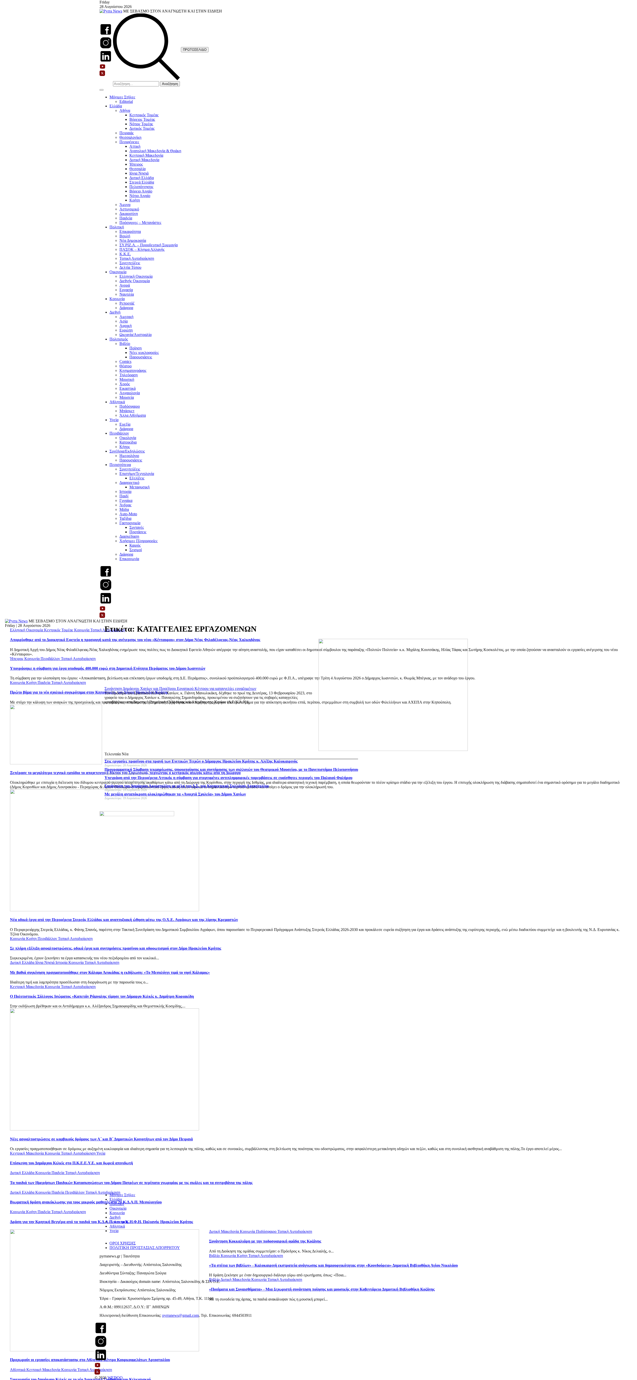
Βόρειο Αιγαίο (140, 191)
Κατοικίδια (128, 442)
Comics (125, 361)
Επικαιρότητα (130, 231)
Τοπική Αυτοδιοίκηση (136, 258)
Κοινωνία (117, 299)
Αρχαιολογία (129, 393)
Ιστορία (125, 491)
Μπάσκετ (126, 411)
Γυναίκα (125, 500)
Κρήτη (134, 200)
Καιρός (135, 545)
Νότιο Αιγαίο (139, 196)
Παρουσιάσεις (140, 357)
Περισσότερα (120, 464)
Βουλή (124, 236)
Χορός (124, 384)
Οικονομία (117, 272)
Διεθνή (114, 312)
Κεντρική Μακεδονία (146, 155)
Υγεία (113, 420)
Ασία (123, 321)
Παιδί (123, 496)
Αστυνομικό (129, 209)
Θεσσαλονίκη (130, 137)
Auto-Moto (128, 514)
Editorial (126, 101)
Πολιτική (116, 227)
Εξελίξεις (136, 478)
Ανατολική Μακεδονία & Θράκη (155, 151)
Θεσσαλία (137, 169)
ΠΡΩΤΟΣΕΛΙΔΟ (195, 50)
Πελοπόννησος (141, 187)
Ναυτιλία (126, 294)
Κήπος (124, 447)
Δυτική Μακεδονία (144, 160)
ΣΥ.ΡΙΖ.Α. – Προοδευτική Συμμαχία (148, 245)
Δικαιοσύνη (128, 213)
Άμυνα (124, 204)
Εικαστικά (127, 388)
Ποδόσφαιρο (129, 406)
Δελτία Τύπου (130, 267)
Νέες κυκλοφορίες (144, 352)
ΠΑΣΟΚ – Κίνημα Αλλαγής (141, 249)
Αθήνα (124, 110)
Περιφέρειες (129, 142)
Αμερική (126, 317)
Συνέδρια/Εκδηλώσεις (127, 451)
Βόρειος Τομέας (142, 119)
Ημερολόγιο (129, 456)
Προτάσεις (137, 532)
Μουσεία (126, 397)
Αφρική (125, 326)
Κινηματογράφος (132, 370)
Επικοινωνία (129, 559)
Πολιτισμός (118, 339)
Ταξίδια (125, 518)
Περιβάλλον (119, 433)
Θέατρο (125, 366)
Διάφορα (126, 308)
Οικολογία (127, 438)
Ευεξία (124, 424)
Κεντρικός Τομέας (144, 115)
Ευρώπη (126, 330)
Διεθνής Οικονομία (134, 281)
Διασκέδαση (129, 536)
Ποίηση (135, 348)
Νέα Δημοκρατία (132, 240)
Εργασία (126, 290)
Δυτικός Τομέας (142, 128)
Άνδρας (125, 505)
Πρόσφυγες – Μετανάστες (140, 222)
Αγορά (124, 285)
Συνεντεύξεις (129, 263)
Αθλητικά (117, 402)
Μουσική (126, 379)
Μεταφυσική (139, 487)
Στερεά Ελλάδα (141, 182)
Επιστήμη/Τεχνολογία (136, 473)
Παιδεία (125, 218)
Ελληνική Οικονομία (136, 276)
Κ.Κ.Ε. (125, 254)
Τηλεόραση (128, 375)
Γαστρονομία (129, 523)
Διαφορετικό (129, 482)
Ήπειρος (136, 164)
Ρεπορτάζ (127, 303)
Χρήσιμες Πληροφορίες (138, 541)
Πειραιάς (126, 133)
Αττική (134, 146)
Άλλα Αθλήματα (132, 415)
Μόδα (124, 509)
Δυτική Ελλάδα (141, 178)
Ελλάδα (115, 106)
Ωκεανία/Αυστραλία (135, 334)
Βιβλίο (124, 343)
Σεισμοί (135, 550)
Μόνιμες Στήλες (122, 97)
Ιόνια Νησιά (139, 173)
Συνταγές (136, 527)
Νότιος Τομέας (141, 124)
